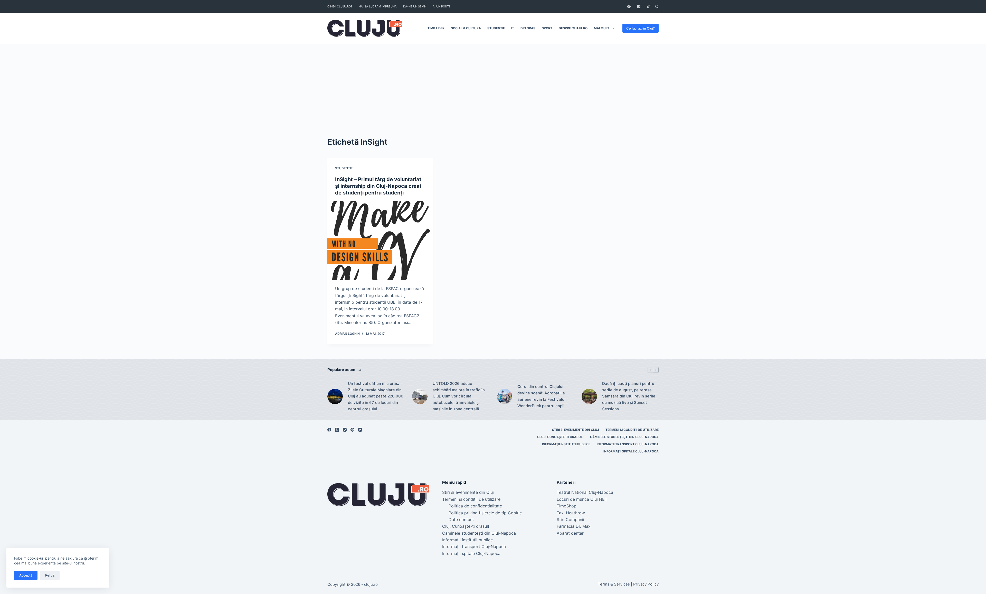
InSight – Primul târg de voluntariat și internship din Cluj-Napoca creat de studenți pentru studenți (378, 186)
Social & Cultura (466, 28)
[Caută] (657, 6)
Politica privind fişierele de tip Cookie (485, 512)
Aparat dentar (570, 533)
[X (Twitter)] (337, 430)
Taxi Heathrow (571, 512)
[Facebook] (629, 6)
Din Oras (527, 28)
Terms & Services (614, 584)
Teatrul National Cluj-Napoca (585, 492)
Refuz (49, 575)
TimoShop (566, 505)
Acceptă (25, 575)
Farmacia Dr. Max (574, 526)
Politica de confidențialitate (475, 505)
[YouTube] (360, 430)
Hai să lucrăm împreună (378, 6)
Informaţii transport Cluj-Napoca (628, 444)
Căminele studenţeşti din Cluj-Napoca (624, 437)
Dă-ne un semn (414, 6)
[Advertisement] (493, 82)
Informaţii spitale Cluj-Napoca (631, 451)
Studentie (496, 28)
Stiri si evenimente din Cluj (575, 430)
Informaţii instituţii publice (566, 444)
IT (512, 28)
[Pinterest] (352, 430)
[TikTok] (648, 6)
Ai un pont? (441, 6)
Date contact (461, 519)
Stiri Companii (570, 519)
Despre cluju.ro (573, 28)
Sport (547, 28)
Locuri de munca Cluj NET (582, 499)
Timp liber (436, 28)
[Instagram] (638, 6)
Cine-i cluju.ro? (339, 6)
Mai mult (601, 28)
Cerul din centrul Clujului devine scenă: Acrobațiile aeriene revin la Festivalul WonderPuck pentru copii (541, 396)
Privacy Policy (646, 584)
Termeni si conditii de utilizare (632, 430)
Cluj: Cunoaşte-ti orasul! (560, 437)
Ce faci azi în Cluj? (640, 28)
